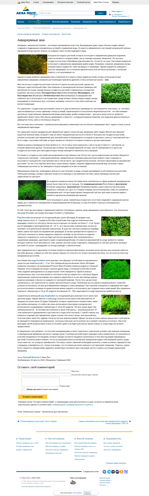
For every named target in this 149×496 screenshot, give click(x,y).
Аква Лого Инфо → (106, 483)
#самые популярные (51, 34)
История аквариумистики (25, 446)
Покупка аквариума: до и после (27, 443)
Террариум (75, 22)
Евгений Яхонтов (31, 357)
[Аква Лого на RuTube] (117, 472)
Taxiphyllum (50, 296)
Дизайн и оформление (24, 450)
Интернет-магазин (65, 2)
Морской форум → (106, 478)
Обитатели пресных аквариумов (56, 450)
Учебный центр (83, 2)
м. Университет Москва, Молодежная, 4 (120, 15)
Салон (36, 2)
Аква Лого (25, 2)
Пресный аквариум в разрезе (55, 446)
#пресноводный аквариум (28, 34)
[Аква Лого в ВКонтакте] (104, 472)
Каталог (20, 22)
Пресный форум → (106, 480)
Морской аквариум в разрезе (84, 456)
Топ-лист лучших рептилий (113, 446)
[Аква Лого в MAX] (126, 472)
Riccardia (26, 218)
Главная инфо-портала (116, 463)
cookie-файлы (77, 493)
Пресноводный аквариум (39, 22)
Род (19, 218)
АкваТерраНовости (107, 22)
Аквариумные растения (53, 453)
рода (34, 260)
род (43, 296)
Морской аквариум (60, 22)
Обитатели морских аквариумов (85, 452)
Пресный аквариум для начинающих (58, 443)
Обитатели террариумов (112, 450)
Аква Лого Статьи (101, 2)
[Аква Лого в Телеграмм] (109, 472)
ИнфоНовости (124, 22)
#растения (66, 34)
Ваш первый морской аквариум (85, 443)
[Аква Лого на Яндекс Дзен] (113, 472)
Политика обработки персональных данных (36, 486)
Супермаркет (48, 2)
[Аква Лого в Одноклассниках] (122, 472)
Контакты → (104, 485)
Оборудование (79, 459)
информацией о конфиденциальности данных (73, 405)
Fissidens (41, 260)
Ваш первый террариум (112, 443)
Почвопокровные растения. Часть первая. (38, 421)
